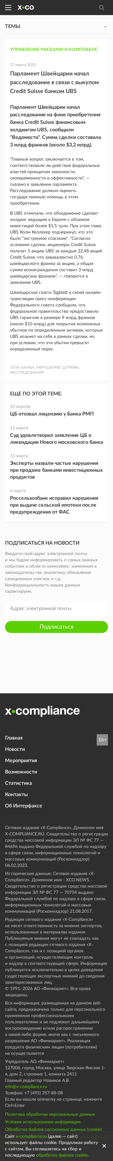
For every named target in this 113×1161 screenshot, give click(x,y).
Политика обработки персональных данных (50, 1114)
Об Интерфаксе (23, 805)
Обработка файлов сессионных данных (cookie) (53, 1129)
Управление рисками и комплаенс (54, 49)
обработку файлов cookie (62, 1155)
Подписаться (56, 627)
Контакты (16, 794)
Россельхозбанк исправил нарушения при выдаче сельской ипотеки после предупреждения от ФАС (54, 505)
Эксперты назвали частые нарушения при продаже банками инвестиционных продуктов (56, 470)
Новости (15, 749)
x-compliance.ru (31, 1136)
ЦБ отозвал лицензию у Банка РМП (52, 413)
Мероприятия (21, 760)
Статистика (18, 783)
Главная (14, 737)
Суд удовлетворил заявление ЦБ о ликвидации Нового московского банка (56, 439)
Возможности (21, 771)
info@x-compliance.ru (26, 1087)
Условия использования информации (43, 1122)
